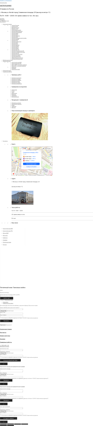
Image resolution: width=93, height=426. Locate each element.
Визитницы (14, 93)
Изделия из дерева (16, 79)
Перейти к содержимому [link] (6, 0)
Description (5, 302)
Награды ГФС (15, 40)
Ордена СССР (15, 26)
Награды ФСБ (15, 37)
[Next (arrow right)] (10, 425)
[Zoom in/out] (24, 424)
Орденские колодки (16, 30)
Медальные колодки (8, 60)
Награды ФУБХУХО (16, 56)
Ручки (13, 91)
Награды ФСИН (15, 46)
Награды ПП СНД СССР (17, 54)
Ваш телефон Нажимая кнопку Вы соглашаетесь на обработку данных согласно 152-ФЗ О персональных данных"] (24, 377)
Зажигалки (14, 89)
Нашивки (14, 68)
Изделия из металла (16, 77)
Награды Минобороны (17, 31)
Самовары (14, 95)
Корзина (2, 339)
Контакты (5, 141)
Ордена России (15, 25)
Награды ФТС (15, 44)
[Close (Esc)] (3, 424)
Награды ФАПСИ (15, 45)
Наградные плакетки (16, 104)
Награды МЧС (15, 34)
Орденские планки (7, 24)
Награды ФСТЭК (15, 49)
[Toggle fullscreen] (17, 424)
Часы (13, 92)
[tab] (36, 302)
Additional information (8, 303)
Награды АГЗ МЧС (16, 55)
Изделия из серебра (16, 80)
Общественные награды (17, 57)
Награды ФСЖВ (15, 39)
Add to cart (6, 298)
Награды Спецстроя (16, 41)
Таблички (14, 106)
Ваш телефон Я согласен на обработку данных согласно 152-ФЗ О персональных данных (19, 316)
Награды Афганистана (17, 59)
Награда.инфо (3, 2)
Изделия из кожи (16, 81)
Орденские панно (7, 70)
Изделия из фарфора (17, 83)
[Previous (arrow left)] (3, 425)
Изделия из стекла (16, 82)
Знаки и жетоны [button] (7, 61)
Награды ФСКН (15, 48)
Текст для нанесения (19, 411)
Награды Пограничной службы (19, 38)
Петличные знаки (16, 69)
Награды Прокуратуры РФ (18, 50)
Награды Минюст (16, 35)
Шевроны (14, 67)
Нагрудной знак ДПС (16, 63)
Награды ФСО (15, 42)
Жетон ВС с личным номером (19, 66)
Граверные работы (7, 71)
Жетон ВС (5, 235)
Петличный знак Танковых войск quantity (10, 294)
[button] (4, 21)
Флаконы (14, 94)
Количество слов (19, 353)
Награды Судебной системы (18, 52)
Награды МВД (15, 33)
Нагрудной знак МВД (17, 62)
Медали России (15, 27)
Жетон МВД (6, 233)
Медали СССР (15, 28)
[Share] (10, 424)
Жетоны (14, 107)
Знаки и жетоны (5, 336)
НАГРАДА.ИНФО (5, 6)
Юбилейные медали (16, 103)
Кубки (13, 105)
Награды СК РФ (15, 53)
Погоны (5, 244)
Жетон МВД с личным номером (19, 64)
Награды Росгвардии (17, 32)
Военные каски (15, 96)
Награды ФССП (15, 47)
